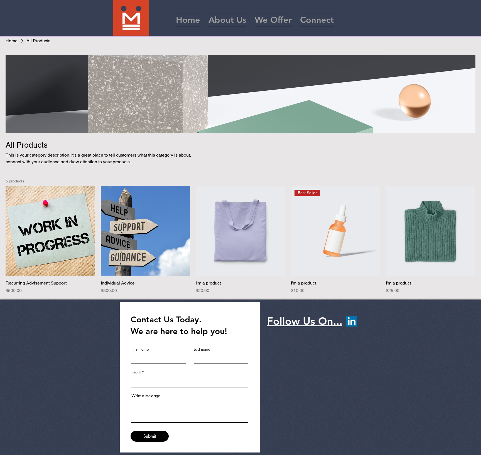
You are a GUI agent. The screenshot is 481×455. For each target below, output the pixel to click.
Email (136, 373)
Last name (202, 349)
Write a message (145, 396)
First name (140, 349)
